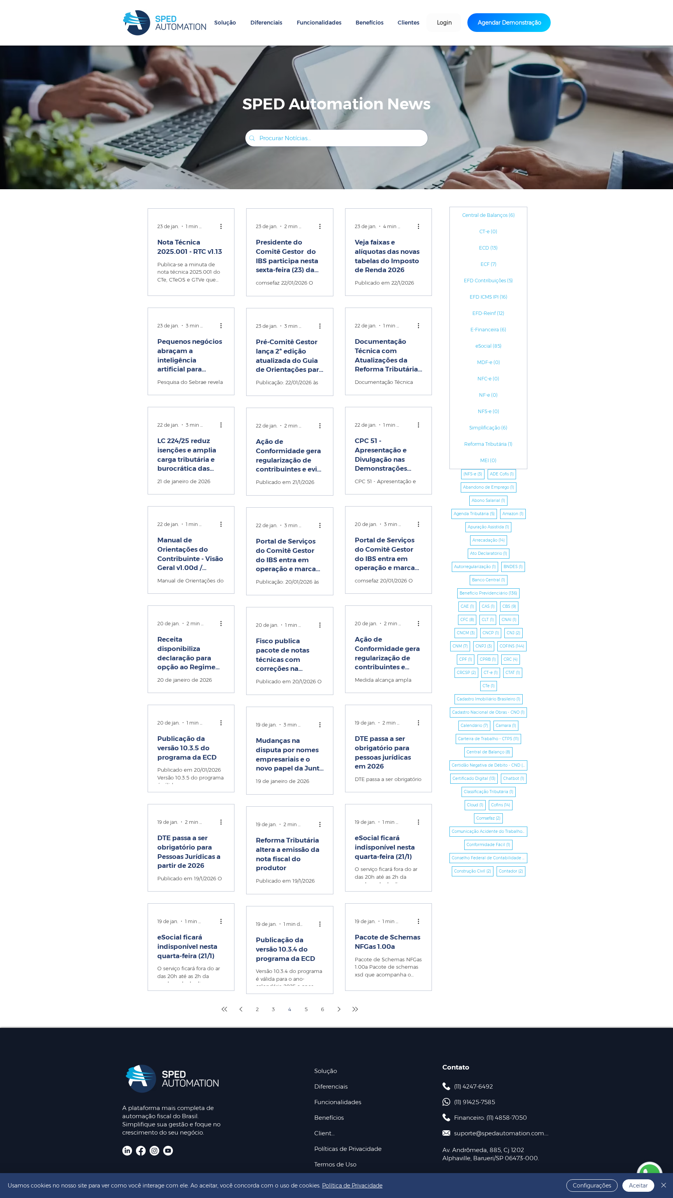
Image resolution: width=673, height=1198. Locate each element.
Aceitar (638, 1185)
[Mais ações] (223, 226)
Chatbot (515, 778)
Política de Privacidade (352, 1185)
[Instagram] (154, 1151)
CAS (489, 606)
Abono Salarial (489, 500)
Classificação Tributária (490, 791)
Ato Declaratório (489, 553)
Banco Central (489, 579)
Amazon (514, 513)
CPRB (489, 659)
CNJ (515, 632)
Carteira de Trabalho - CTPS (489, 738)
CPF (466, 659)
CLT (489, 619)
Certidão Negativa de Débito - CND (489, 765)
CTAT (514, 672)
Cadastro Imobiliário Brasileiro (490, 699)
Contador (512, 871)
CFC (468, 619)
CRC (512, 659)
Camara (507, 725)
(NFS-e (473, 474)
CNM (461, 646)
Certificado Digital (475, 778)
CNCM (467, 632)
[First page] (224, 1009)
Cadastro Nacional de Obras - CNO (489, 712)
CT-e (492, 672)
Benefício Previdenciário (490, 593)
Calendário (475, 725)
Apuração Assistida (489, 527)
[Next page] (339, 1009)
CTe (490, 685)
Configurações (592, 1185)
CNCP (492, 632)
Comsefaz (489, 818)
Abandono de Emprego (489, 487)
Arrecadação (489, 540)
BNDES (514, 566)
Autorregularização (476, 566)
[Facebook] (141, 1151)
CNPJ (485, 646)
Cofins (502, 804)
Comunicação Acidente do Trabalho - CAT (489, 831)
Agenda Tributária (475, 513)
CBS (510, 606)
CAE (468, 606)
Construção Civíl (473, 871)
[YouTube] (168, 1151)
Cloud (476, 804)
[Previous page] (241, 1009)
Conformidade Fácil (490, 844)
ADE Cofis (503, 474)
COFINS (513, 646)
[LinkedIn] (127, 1151)
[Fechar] (663, 1185)
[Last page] (355, 1009)
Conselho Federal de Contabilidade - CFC (489, 857)
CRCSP (467, 672)
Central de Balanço (490, 752)
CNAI (510, 619)
